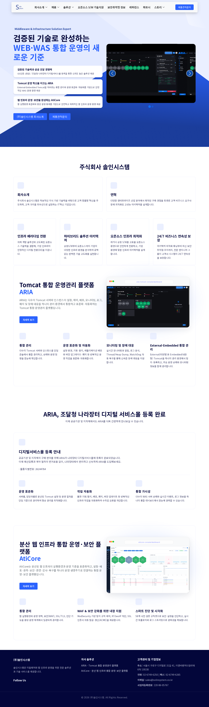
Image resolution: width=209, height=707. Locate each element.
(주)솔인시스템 (21, 660)
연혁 (113, 194)
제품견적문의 (184, 7)
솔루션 (67, 7)
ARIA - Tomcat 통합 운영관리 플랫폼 (99, 665)
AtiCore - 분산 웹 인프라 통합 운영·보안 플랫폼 (104, 670)
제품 (53, 7)
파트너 (146, 7)
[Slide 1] (149, 105)
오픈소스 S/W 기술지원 (91, 7)
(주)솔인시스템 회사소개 (30, 117)
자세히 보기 (28, 319)
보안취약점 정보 (116, 7)
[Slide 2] (152, 105)
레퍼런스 (134, 7)
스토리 (158, 7)
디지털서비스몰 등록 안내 (40, 451)
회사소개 (39, 7)
